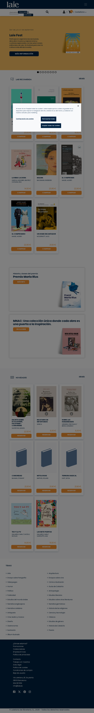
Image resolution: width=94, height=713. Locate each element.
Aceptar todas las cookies (51, 125)
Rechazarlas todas (48, 119)
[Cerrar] (78, 106)
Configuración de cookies (25, 118)
